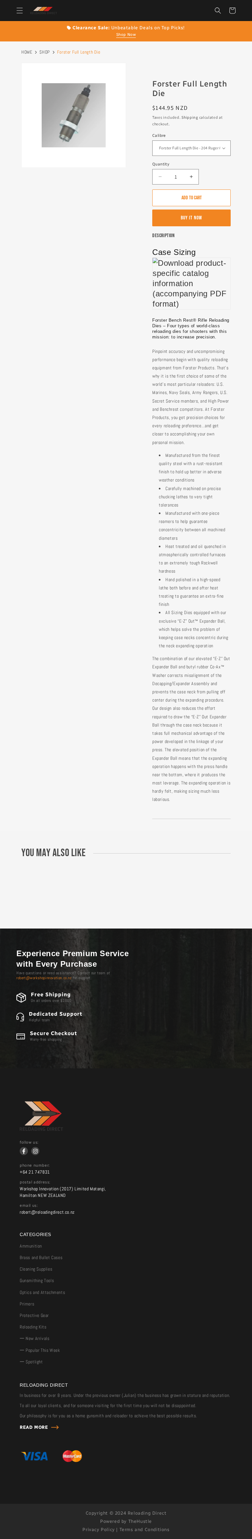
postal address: (35, 1182)
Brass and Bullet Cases (41, 1257)
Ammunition (31, 1246)
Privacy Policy (98, 1529)
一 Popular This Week (40, 1350)
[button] (19, 10)
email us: (29, 1205)
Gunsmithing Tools (37, 1280)
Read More (34, 1427)
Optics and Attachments (42, 1292)
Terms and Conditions (144, 1529)
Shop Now (126, 34)
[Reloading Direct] (41, 1129)
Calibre (159, 135)
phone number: (35, 1165)
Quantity (160, 164)
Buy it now (191, 218)
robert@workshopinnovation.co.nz (44, 977)
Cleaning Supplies (36, 1269)
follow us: (29, 1142)
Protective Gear (34, 1315)
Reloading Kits (33, 1327)
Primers (27, 1304)
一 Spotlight (31, 1362)
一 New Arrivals (34, 1338)
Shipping (189, 117)
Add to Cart (191, 198)
